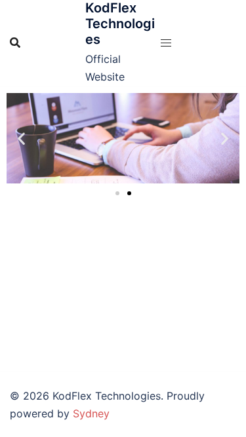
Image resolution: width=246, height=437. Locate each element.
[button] (21, 138)
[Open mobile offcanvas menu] (166, 43)
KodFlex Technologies (120, 23)
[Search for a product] (15, 42)
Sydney (91, 413)
